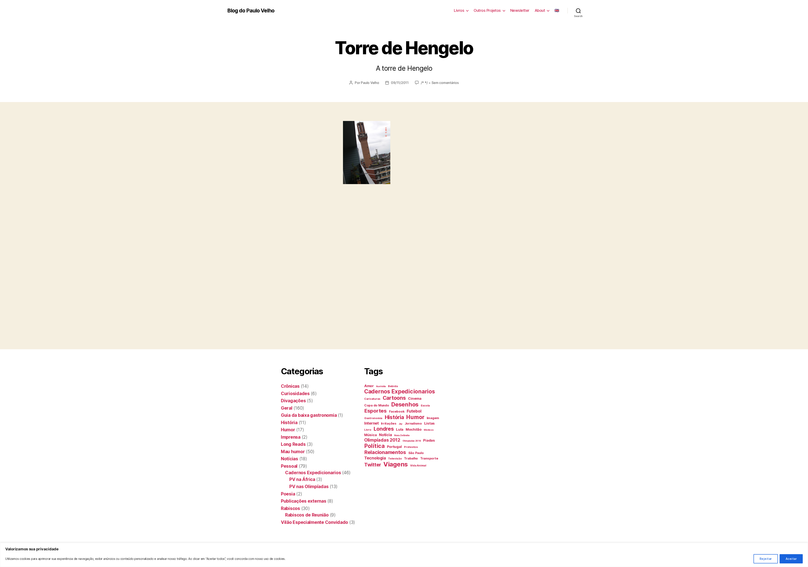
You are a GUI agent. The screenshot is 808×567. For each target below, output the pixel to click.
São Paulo (416, 453)
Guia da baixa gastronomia (309, 415)
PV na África (302, 479)
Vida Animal (418, 465)
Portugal (394, 447)
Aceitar (791, 558)
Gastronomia (373, 418)
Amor (369, 386)
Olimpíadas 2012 (382, 440)
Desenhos (405, 404)
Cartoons (394, 398)
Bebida (393, 386)
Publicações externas (303, 501)
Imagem (433, 418)
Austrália (381, 386)
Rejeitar (766, 558)
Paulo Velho (370, 83)
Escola (425, 405)
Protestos (411, 447)
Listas (429, 423)
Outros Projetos (487, 10)
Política (374, 446)
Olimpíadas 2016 (412, 441)
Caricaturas (372, 398)
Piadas (429, 440)
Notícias (289, 458)
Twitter (372, 465)
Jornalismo (413, 423)
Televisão (395, 458)
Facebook (397, 411)
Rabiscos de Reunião (307, 515)
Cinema (414, 398)
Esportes (375, 411)
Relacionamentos (385, 452)
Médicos (428, 430)
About (540, 10)
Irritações (388, 423)
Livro (367, 429)
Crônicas (290, 386)
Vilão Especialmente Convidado (314, 522)
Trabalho (411, 458)
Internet (371, 423)
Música (370, 435)
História (289, 422)
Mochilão (414, 429)
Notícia (385, 435)
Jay (400, 423)
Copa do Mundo (376, 405)
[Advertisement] (76, 199)
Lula (399, 429)
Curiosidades (295, 393)
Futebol (414, 411)
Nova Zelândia (401, 435)
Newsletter (519, 10)
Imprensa (290, 437)
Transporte (429, 458)
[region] (404, 555)
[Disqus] (404, 279)
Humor (288, 429)
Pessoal (289, 466)
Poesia (288, 494)
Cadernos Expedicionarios (313, 472)
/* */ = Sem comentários (440, 83)
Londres (383, 429)
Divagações (293, 400)
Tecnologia (375, 458)
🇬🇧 (556, 10)
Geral (286, 408)
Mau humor (293, 451)
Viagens (395, 464)
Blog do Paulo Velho (250, 10)
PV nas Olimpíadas (308, 486)
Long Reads (293, 444)
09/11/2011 (399, 83)
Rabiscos (290, 508)
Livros (459, 10)
